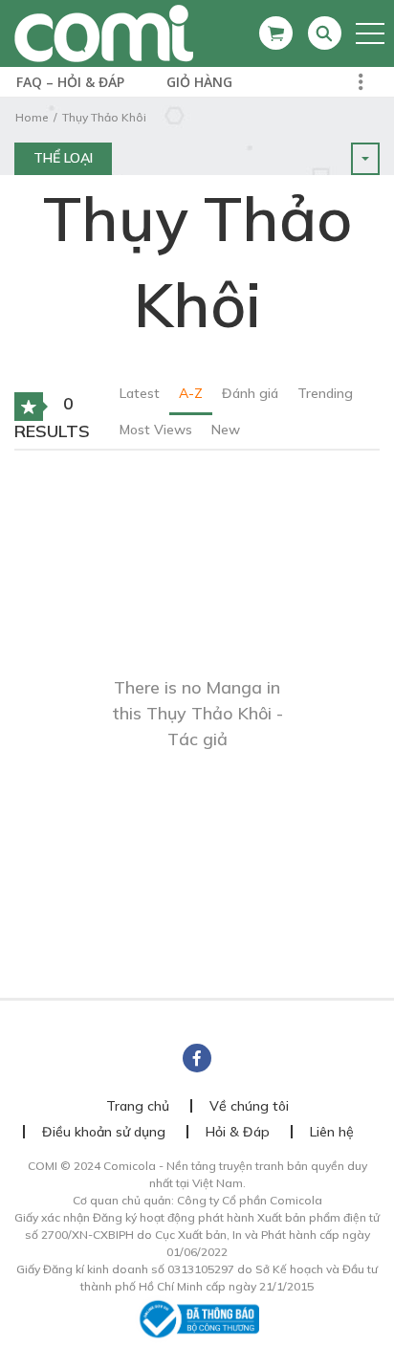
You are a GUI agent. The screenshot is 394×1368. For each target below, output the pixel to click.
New (225, 429)
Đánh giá (250, 393)
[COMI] (103, 32)
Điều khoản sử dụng (103, 1131)
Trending (325, 393)
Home (31, 117)
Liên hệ (332, 1131)
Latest (140, 393)
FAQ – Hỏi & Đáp (70, 82)
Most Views (156, 429)
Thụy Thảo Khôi (104, 117)
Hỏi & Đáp (238, 1131)
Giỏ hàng (199, 82)
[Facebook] (197, 1058)
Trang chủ (137, 1105)
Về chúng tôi (249, 1105)
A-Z (191, 393)
